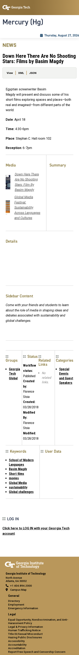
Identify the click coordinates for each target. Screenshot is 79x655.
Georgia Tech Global (14, 373)
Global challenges (21, 492)
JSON (32, 72)
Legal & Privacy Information (25, 626)
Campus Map (18, 589)
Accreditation (16, 648)
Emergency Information (23, 608)
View (10, 72)
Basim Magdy (18, 469)
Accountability (17, 644)
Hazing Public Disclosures (25, 637)
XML (21, 72)
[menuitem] (39, 602)
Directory (14, 600)
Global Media (18, 483)
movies (14, 478)
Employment (16, 604)
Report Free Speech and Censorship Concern (36, 651)
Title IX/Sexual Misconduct (25, 633)
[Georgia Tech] (24, 564)
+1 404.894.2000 (21, 585)
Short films (16, 474)
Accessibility (16, 641)
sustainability (18, 487)
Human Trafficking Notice (24, 630)
